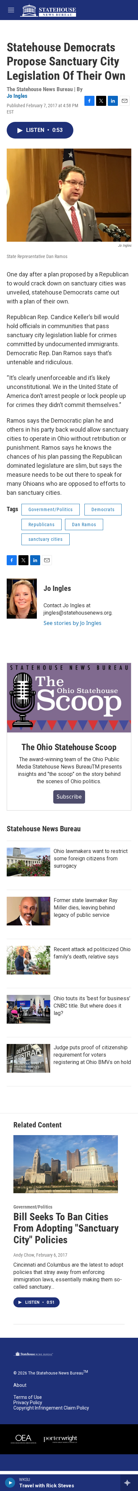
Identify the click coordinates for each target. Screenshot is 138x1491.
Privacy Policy (27, 1402)
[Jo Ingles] (22, 599)
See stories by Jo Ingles (72, 623)
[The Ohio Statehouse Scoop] (69, 697)
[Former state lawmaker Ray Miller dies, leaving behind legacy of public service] (28, 911)
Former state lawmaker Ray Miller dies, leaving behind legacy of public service (86, 907)
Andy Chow (23, 1255)
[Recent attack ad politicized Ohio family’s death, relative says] (28, 960)
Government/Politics (50, 509)
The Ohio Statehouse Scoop (68, 747)
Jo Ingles (17, 95)
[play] (10, 1482)
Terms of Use (27, 1397)
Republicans (41, 524)
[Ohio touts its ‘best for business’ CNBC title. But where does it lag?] (28, 1009)
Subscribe (69, 796)
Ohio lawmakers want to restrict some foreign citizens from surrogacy (91, 858)
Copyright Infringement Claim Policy (51, 1408)
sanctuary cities (45, 539)
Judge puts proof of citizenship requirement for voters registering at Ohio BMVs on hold (92, 1054)
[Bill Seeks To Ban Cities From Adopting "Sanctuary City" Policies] (65, 1164)
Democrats (103, 509)
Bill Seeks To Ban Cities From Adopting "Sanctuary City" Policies (66, 1228)
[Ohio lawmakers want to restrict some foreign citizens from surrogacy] (28, 862)
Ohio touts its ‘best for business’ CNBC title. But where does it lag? (92, 1005)
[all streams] (129, 1482)
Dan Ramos (84, 524)
